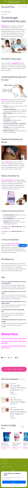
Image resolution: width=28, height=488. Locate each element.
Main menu (4, 460)
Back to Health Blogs (15, 369)
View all (22, 379)
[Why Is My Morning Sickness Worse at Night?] (5, 400)
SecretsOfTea (7, 6)
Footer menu (5, 463)
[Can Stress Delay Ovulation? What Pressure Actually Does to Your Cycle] (5, 386)
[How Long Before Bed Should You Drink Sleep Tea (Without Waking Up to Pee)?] (5, 410)
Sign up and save (6, 466)
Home (2, 11)
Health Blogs (7, 11)
